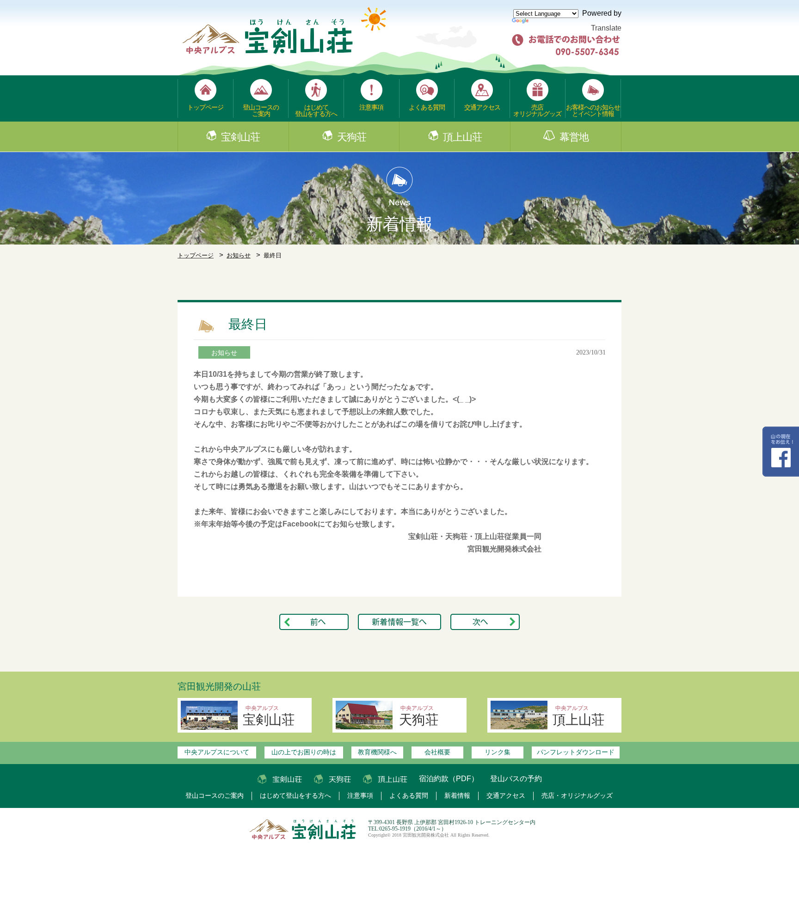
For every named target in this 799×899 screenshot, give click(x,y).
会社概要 (437, 752)
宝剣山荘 (240, 137)
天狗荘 (351, 137)
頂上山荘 (462, 137)
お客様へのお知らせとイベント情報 (593, 110)
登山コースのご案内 (261, 110)
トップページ (205, 107)
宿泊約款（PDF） (449, 779)
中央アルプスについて (216, 752)
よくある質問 (427, 107)
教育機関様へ (377, 752)
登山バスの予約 (516, 779)
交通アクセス (482, 107)
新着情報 (457, 795)
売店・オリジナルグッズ (577, 795)
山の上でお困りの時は (303, 752)
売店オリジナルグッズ (537, 110)
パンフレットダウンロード (576, 752)
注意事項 (371, 107)
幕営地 (574, 137)
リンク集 (497, 752)
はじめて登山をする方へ (316, 110)
